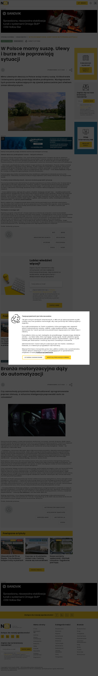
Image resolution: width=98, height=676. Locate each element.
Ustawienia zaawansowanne (33, 357)
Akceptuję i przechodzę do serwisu (58, 357)
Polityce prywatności (44, 352)
